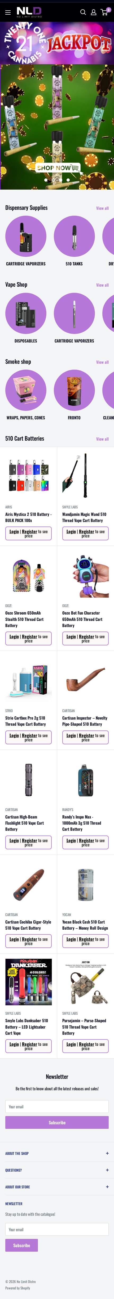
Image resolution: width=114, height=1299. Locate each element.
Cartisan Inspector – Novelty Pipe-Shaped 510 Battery (84, 721)
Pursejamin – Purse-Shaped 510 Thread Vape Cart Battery (84, 1026)
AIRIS (8, 506)
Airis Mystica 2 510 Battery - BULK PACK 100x (28, 517)
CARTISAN (68, 710)
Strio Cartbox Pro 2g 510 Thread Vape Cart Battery (25, 721)
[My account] (93, 12)
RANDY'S (67, 809)
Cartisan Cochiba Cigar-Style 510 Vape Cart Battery (28, 925)
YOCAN (66, 914)
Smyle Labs (70, 506)
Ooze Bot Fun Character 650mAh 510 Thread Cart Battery (82, 619)
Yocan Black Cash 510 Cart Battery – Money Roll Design (85, 925)
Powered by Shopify (17, 1287)
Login (14, 531)
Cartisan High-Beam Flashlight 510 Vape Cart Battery (24, 823)
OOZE (8, 605)
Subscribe (57, 1122)
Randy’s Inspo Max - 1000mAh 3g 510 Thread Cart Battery (81, 823)
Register (29, 531)
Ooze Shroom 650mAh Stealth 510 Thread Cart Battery (24, 619)
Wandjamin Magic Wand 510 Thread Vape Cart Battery (84, 517)
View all (102, 208)
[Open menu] (8, 12)
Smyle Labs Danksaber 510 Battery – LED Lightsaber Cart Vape (26, 1026)
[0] (104, 12)
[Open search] (83, 12)
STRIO (9, 710)
